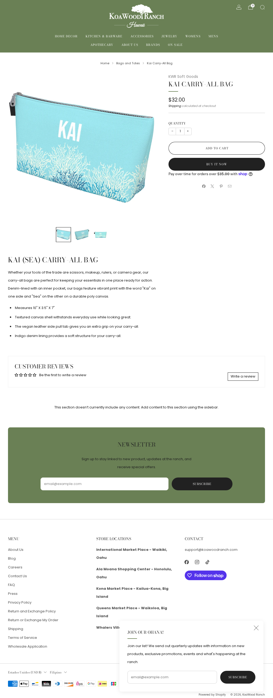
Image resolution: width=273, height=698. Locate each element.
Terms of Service (22, 637)
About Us (129, 45)
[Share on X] (212, 186)
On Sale (175, 45)
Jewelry (169, 36)
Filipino (56, 672)
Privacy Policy (19, 602)
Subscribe (237, 677)
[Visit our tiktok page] (207, 562)
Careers (15, 567)
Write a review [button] (243, 376)
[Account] (239, 7)
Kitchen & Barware (104, 36)
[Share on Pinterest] (221, 186)
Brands (153, 45)
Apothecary (101, 45)
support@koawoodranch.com (211, 549)
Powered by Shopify (212, 695)
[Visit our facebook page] (187, 562)
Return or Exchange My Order (33, 620)
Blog (12, 558)
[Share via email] (229, 186)
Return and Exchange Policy (32, 611)
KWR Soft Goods (183, 76)
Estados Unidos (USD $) (24, 672)
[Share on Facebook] (204, 186)
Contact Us (17, 576)
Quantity (177, 123)
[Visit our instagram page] (197, 562)
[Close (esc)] (256, 628)
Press (13, 593)
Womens (192, 36)
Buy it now (216, 164)
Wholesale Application (27, 646)
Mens (213, 36)
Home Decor (66, 36)
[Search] (262, 7)
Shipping (174, 106)
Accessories (142, 36)
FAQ (11, 584)
